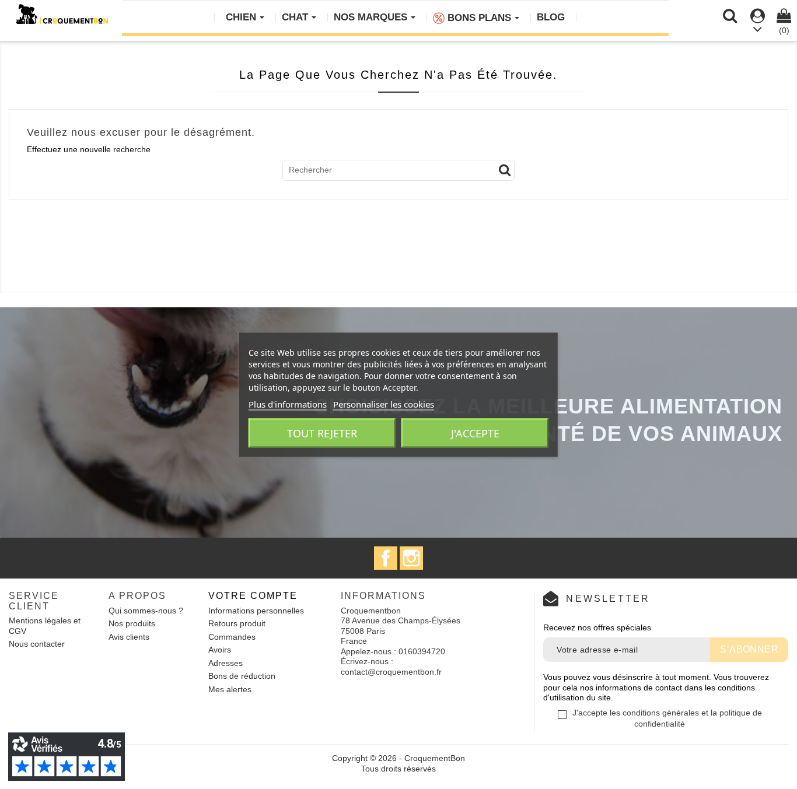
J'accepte (475, 433)
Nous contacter (37, 643)
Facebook (385, 558)
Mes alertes (229, 689)
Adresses (225, 663)
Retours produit (236, 623)
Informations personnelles (256, 610)
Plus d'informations (288, 403)
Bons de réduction (241, 676)
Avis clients (129, 636)
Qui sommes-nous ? (146, 610)
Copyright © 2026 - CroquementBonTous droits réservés (398, 763)
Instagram (411, 558)
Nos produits (132, 623)
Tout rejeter (322, 433)
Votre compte (253, 596)
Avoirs (219, 649)
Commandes (232, 636)
